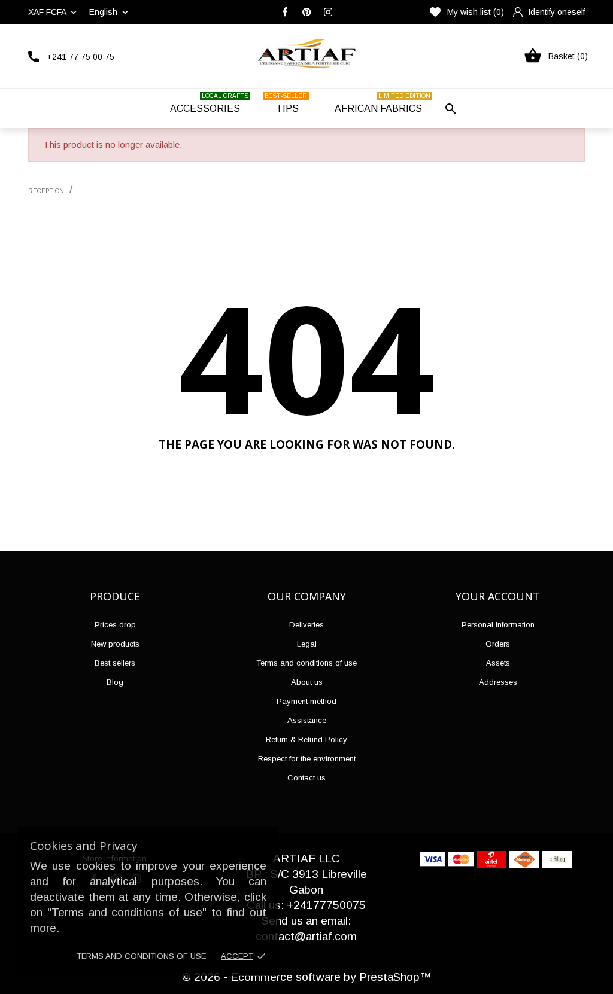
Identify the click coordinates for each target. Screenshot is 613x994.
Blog (115, 682)
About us (307, 682)
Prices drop (115, 624)
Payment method (306, 701)
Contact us (306, 777)
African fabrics (382, 103)
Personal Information (498, 624)
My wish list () (475, 12)
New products (115, 643)
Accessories (209, 103)
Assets (498, 662)
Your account (498, 596)
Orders (497, 643)
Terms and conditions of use (141, 956)
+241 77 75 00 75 (80, 57)
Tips (286, 103)
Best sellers (115, 662)
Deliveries (306, 624)
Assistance (306, 720)
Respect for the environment (307, 758)
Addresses (498, 682)
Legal (307, 643)
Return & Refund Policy (306, 739)
